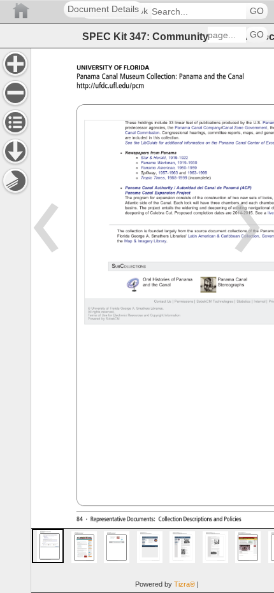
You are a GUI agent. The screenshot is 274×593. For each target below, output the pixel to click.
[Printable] (15, 180)
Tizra (184, 584)
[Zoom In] (15, 63)
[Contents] (15, 122)
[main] (152, 320)
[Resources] (15, 151)
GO (257, 11)
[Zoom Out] (15, 93)
